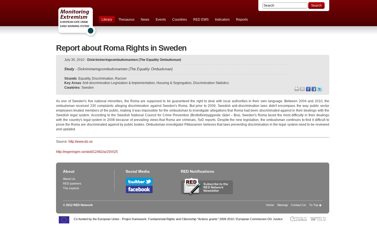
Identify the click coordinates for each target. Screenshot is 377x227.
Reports (242, 19)
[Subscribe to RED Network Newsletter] (207, 195)
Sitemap (282, 205)
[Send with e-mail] (302, 89)
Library (107, 19)
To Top (313, 205)
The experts (71, 188)
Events (161, 19)
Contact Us (298, 205)
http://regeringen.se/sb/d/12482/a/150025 (87, 152)
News (145, 19)
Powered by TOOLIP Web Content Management (319, 218)
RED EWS (201, 19)
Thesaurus (126, 19)
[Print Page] (296, 89)
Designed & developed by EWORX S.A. (298, 218)
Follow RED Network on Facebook (139, 189)
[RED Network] (89, 22)
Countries (179, 19)
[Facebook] (314, 90)
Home (270, 205)
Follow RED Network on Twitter (139, 181)
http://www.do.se (80, 142)
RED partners (72, 183)
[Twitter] (319, 90)
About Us (69, 178)
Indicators (222, 19)
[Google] (308, 90)
